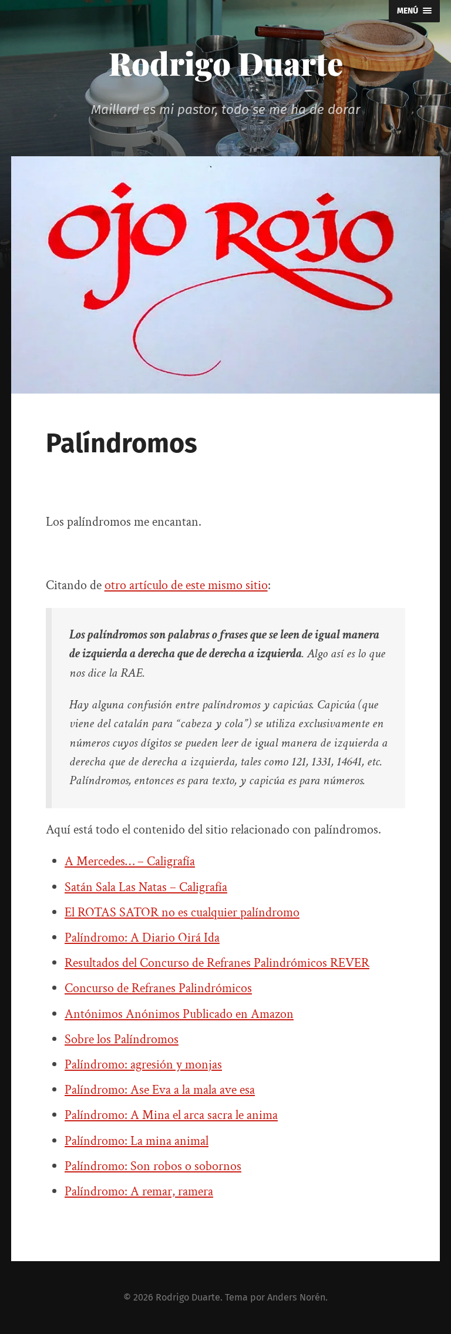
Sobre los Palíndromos (122, 1039)
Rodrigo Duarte (226, 63)
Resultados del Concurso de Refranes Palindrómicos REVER (217, 963)
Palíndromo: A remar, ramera (139, 1191)
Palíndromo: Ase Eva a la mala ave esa (160, 1089)
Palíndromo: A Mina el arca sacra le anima (171, 1115)
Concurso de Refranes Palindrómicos (158, 988)
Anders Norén (296, 1297)
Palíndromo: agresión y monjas (143, 1064)
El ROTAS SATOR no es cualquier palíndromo (182, 912)
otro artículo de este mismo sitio (186, 585)
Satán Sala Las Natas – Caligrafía (146, 887)
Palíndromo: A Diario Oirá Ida (142, 937)
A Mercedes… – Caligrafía (130, 861)
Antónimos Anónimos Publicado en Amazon (179, 1014)
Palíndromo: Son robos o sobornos (153, 1166)
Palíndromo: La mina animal (136, 1141)
